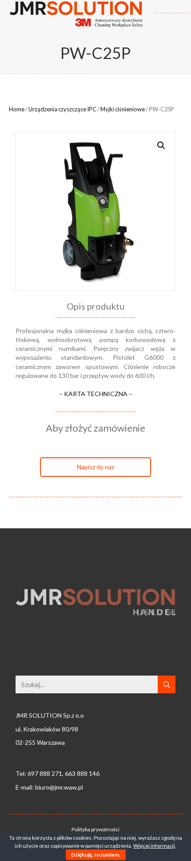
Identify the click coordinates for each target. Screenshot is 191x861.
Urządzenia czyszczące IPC (62, 109)
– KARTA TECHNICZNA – (95, 393)
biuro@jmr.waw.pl (59, 787)
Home (16, 109)
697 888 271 (45, 773)
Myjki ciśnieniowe (122, 109)
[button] (95, 467)
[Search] (166, 684)
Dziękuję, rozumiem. (95, 854)
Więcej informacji (154, 845)
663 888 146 (82, 773)
